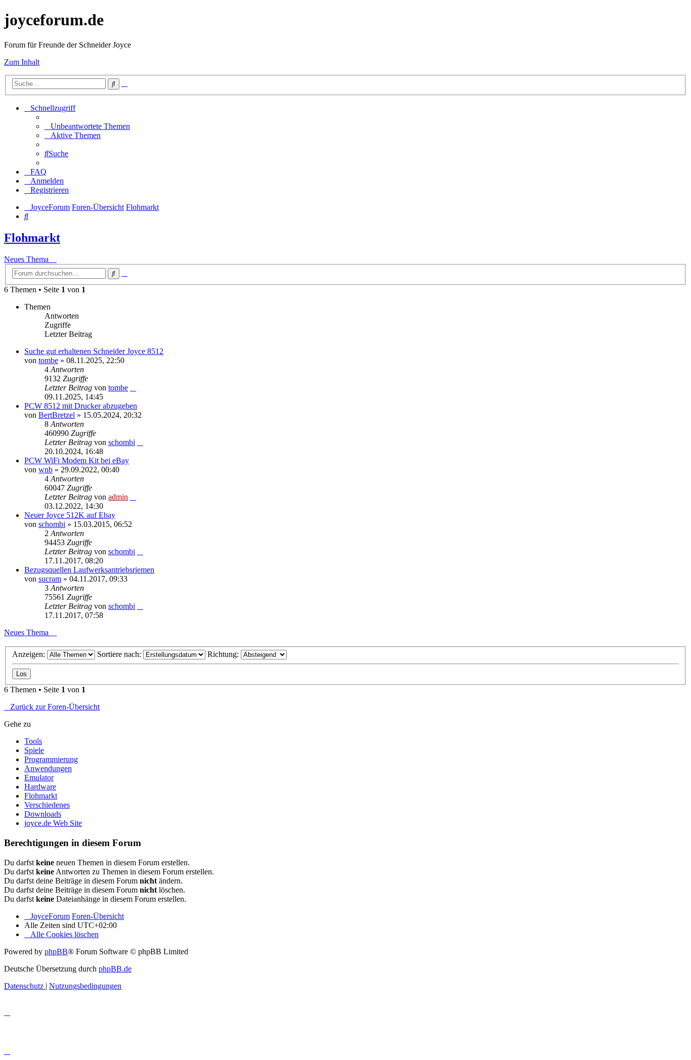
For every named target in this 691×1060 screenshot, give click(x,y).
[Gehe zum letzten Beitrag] (133, 387)
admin (118, 497)
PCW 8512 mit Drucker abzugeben (80, 406)
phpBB (56, 951)
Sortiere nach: (120, 654)
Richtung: (224, 654)
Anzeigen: (29, 654)
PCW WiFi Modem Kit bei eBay (76, 460)
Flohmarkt (32, 237)
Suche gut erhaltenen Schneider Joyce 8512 (93, 351)
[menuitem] (87, 126)
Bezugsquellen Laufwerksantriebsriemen (89, 569)
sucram (49, 579)
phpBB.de (115, 968)
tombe (48, 360)
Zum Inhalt (21, 62)
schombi (121, 442)
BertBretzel (56, 415)
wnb (45, 469)
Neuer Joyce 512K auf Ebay (69, 515)
